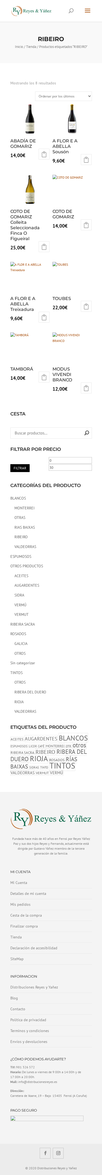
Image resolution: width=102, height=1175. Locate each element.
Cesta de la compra (26, 915)
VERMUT (21, 614)
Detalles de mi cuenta (28, 893)
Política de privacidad (28, 1019)
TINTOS (16, 672)
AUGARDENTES (26, 585)
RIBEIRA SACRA (22, 624)
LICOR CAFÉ (36, 746)
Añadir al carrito (44, 154)
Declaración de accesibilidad (33, 947)
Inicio (19, 46)
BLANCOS (18, 498)
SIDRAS (34, 767)
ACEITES (21, 575)
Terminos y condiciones (29, 1030)
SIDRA (19, 595)
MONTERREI (24, 508)
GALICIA (20, 643)
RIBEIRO (21, 536)
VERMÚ (20, 604)
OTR (68, 746)
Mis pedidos (20, 904)
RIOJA (19, 701)
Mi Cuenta (18, 882)
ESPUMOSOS (20, 556)
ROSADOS (18, 633)
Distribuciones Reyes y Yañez (34, 987)
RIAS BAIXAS (24, 527)
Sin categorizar (22, 662)
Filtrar (20, 468)
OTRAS (19, 517)
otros (79, 745)
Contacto (17, 1008)
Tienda (31, 46)
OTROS (20, 653)
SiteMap (17, 958)
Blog (14, 998)
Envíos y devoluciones (28, 1041)
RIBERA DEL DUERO (30, 692)
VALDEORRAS (25, 546)
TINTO (44, 767)
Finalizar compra (24, 926)
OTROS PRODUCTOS (26, 566)
